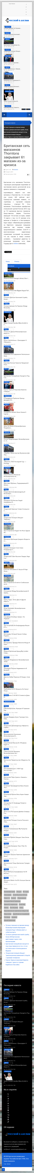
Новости (8, 27)
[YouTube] (8, 1103)
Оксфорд (7, 917)
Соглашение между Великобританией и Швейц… (16, 592)
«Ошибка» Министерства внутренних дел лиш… (17, 454)
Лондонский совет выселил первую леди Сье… (17, 557)
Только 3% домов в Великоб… (12, 86)
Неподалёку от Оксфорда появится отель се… (15, 804)
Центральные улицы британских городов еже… (16, 864)
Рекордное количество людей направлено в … (13, 501)
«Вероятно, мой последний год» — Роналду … (15, 462)
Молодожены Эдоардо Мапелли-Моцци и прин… (17, 643)
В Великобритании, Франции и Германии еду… (16, 709)
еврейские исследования (21, 914)
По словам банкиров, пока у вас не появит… (15, 847)
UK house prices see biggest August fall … (17, 290)
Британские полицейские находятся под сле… (16, 377)
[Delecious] (8, 1122)
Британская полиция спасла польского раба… (16, 821)
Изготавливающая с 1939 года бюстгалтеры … (13, 769)
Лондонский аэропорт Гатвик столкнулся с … (16, 510)
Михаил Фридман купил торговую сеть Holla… (16, 718)
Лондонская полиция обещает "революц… (13, 518)
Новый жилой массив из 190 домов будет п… (15, 743)
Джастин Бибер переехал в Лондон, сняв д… (17, 678)
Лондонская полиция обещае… (12, 51)
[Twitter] (26, 7)
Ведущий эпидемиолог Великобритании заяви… (16, 660)
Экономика (9, 73)
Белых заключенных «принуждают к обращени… (15, 341)
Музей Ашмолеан (9, 920)
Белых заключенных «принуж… (12, 69)
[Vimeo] (8, 1119)
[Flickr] (8, 1110)
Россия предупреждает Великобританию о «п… (16, 440)
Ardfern (16, 243)
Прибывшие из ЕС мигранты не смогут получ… (16, 690)
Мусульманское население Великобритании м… (12, 735)
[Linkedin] (8, 1106)
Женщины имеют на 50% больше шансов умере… (17, 881)
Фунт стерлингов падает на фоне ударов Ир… (17, 531)
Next (29, 109)
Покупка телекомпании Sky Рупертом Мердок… (15, 829)
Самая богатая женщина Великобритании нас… (12, 752)
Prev (25, 109)
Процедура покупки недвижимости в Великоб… (15, 669)
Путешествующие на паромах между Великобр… (15, 307)
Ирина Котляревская (10, 904)
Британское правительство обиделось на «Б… (17, 761)
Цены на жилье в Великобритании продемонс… (15, 427)
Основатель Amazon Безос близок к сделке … (15, 413)
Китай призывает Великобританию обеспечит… (14, 609)
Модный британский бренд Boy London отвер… (16, 652)
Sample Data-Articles (9, 701)
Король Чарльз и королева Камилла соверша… (15, 390)
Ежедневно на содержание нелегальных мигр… (17, 355)
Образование (9, 91)
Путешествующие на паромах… (12, 28)
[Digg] (8, 1115)
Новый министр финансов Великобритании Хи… (12, 475)
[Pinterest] (26, 12)
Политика (7, 432)
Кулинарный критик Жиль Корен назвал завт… (16, 795)
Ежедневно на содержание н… (12, 80)
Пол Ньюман (14, 907)
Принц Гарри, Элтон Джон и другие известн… (15, 600)
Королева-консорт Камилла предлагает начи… (16, 363)
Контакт (13, 3)
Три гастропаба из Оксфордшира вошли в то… (16, 626)
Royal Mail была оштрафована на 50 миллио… (15, 872)
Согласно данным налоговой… (12, 34)
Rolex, (21, 907)
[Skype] (8, 1117)
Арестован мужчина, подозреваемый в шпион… (16, 484)
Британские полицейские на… (12, 45)
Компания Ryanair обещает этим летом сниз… (16, 838)
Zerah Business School (20, 895)
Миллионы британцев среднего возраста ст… (17, 540)
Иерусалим (7, 914)
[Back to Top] (3, 1169)
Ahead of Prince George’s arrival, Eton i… (16, 278)
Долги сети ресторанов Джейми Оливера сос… (16, 812)
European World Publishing (12, 901)
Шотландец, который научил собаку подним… (15, 635)
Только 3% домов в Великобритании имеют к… (15, 332)
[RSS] (8, 1094)
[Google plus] (26, 9)
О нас (10, 3)
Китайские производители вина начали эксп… (16, 786)
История (25, 891)
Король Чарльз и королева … (12, 62)
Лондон (8, 49)
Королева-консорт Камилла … (12, 107)
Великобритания (8, 282)
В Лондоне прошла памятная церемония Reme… (17, 855)
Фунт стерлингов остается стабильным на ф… (16, 583)
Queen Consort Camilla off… (11, 101)
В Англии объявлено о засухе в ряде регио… (16, 570)
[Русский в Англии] (17, 20)
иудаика (14, 917)
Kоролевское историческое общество (16, 911)
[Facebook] (26, 4)
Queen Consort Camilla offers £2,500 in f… (16, 324)
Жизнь (7, 39)
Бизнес (8, 33)
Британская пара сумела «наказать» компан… (15, 778)
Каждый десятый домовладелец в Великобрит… (14, 492)
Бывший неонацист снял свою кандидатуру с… (13, 548)
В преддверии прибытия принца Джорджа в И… (14, 399)
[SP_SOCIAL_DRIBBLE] (26, 14)
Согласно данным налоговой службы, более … (16, 298)
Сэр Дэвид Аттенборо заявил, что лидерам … (14, 617)
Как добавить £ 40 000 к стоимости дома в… (17, 696)
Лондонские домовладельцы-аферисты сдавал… (16, 726)
